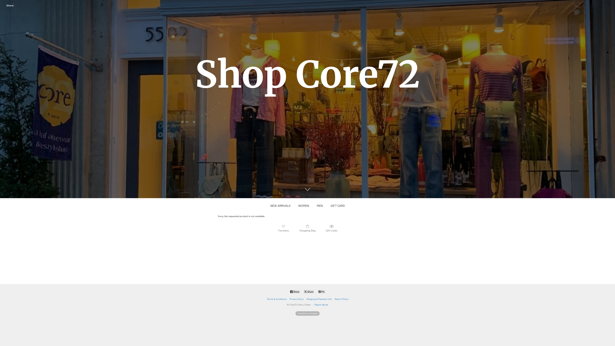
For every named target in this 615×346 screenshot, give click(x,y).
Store (10, 5)
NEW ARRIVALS (280, 206)
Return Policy (341, 299)
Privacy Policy (297, 299)
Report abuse (321, 304)
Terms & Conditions (277, 299)
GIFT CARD (338, 206)
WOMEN (303, 206)
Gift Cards (331, 230)
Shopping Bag (307, 230)
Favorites (283, 230)
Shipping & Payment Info (319, 299)
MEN (320, 206)
